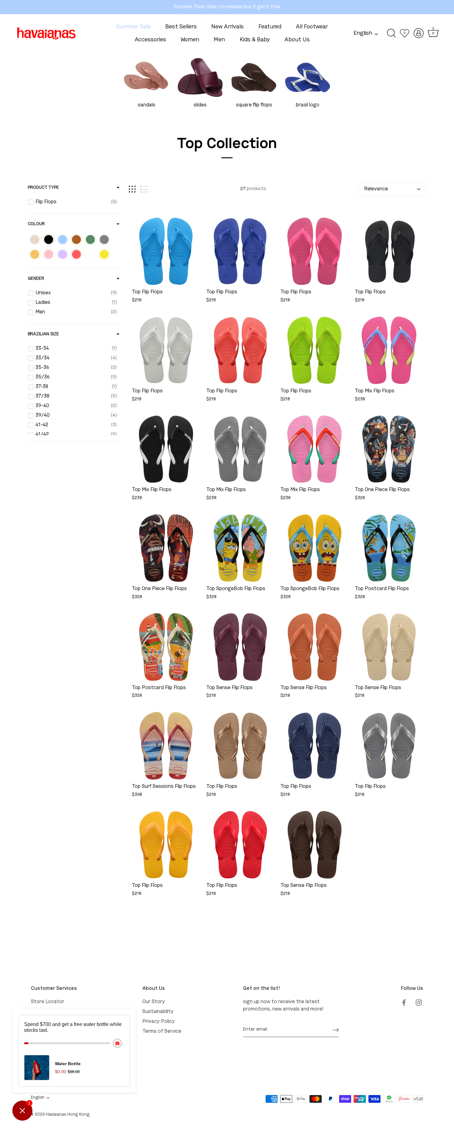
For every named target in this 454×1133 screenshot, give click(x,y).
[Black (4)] (48, 239)
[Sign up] (336, 1029)
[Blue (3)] (62, 239)
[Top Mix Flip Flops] (389, 350)
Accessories (150, 40)
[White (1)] (90, 254)
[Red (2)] (76, 254)
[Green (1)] (90, 239)
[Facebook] (404, 1001)
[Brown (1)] (76, 239)
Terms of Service (161, 1031)
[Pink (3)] (48, 254)
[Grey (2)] (104, 239)
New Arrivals (227, 27)
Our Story (153, 1001)
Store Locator (47, 1001)
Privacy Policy (158, 1021)
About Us (297, 40)
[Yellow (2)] (104, 254)
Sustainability (158, 1011)
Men (219, 40)
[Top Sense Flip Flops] (240, 647)
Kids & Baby (255, 40)
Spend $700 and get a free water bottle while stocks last (227, 7)
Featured (270, 27)
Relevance (376, 189)
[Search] (391, 33)
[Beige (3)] (34, 239)
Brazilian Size (43, 334)
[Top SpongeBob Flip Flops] (240, 548)
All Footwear (312, 27)
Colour (36, 224)
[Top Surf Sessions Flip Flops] (166, 746)
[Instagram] (419, 1001)
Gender (36, 278)
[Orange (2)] (34, 254)
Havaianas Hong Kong (67, 1115)
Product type (43, 187)
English (363, 33)
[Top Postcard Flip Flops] (389, 548)
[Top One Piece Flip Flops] (389, 449)
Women (190, 40)
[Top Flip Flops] (166, 251)
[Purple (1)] (62, 254)
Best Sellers (181, 27)
